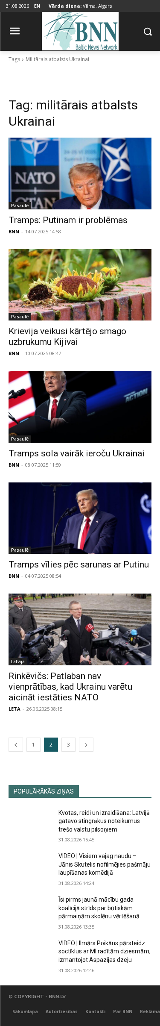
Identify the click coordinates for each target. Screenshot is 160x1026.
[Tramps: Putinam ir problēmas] (80, 173)
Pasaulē (20, 206)
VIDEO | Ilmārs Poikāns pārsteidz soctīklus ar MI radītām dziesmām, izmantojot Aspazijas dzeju (104, 951)
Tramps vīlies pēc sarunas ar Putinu (79, 564)
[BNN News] (80, 30)
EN (37, 6)
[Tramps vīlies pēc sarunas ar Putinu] (80, 518)
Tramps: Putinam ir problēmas (68, 220)
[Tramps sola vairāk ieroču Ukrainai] (80, 407)
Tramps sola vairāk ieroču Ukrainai (77, 453)
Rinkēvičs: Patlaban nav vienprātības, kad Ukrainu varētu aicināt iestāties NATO (70, 687)
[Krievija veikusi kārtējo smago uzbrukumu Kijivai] (80, 285)
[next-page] (86, 745)
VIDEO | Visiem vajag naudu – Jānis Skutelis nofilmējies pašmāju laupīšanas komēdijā (104, 864)
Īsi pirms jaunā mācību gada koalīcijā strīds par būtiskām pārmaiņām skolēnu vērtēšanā (99, 908)
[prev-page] (16, 745)
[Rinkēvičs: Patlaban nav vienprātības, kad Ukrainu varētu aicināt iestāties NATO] (80, 629)
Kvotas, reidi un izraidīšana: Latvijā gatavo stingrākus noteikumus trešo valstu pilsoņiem (104, 821)
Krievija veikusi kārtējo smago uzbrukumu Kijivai (67, 336)
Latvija (18, 661)
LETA (14, 709)
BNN (14, 231)
